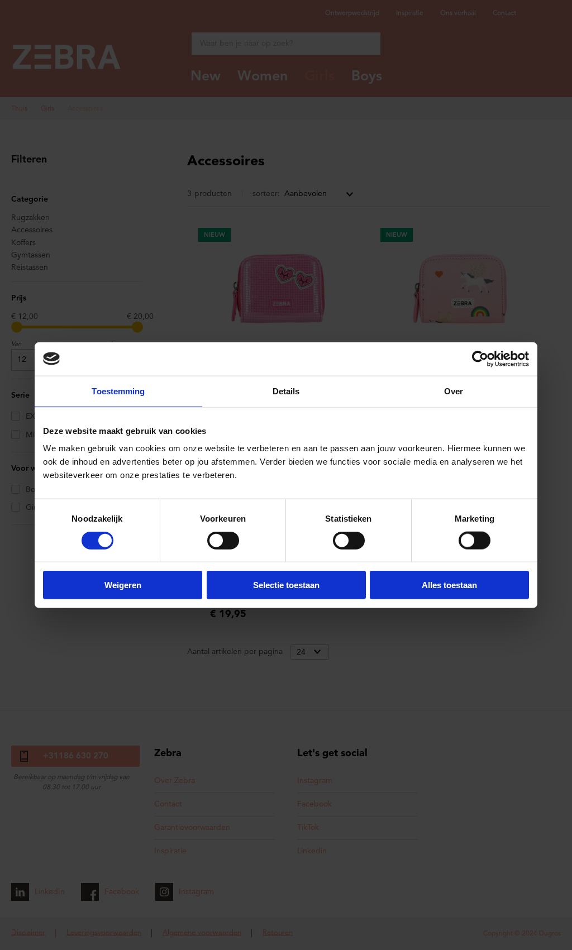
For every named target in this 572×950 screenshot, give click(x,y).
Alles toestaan (449, 585)
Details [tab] (286, 390)
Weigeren (122, 585)
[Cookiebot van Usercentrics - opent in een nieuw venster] (480, 358)
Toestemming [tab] (118, 390)
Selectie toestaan (286, 585)
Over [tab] (453, 390)
